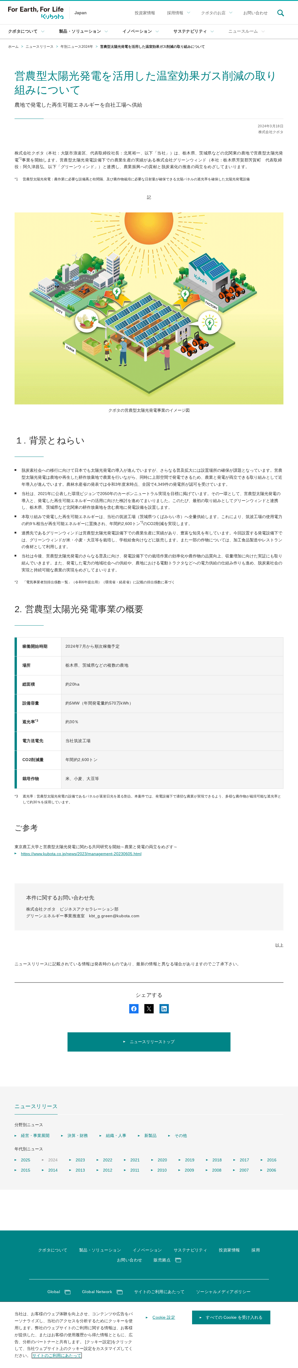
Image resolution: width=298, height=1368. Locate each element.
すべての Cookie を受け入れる (234, 1317)
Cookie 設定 (163, 1317)
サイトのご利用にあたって (56, 1355)
